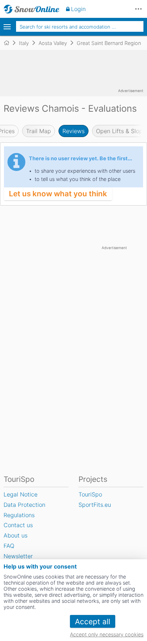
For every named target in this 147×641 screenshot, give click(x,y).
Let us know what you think (58, 193)
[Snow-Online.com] (32, 9)
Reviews (73, 131)
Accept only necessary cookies (106, 634)
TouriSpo (90, 494)
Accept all (92, 621)
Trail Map (38, 131)
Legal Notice (20, 494)
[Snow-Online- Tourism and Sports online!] (9, 42)
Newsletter (18, 556)
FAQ (9, 545)
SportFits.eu (94, 504)
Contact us (18, 525)
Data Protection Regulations (24, 510)
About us (15, 535)
